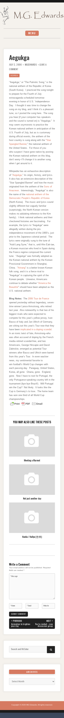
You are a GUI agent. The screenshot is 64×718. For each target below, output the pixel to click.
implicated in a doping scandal (36, 329)
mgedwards (31, 64)
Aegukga (17, 175)
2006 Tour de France (38, 298)
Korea (14, 75)
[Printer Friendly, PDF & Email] (26, 403)
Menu (32, 33)
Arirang (21, 267)
